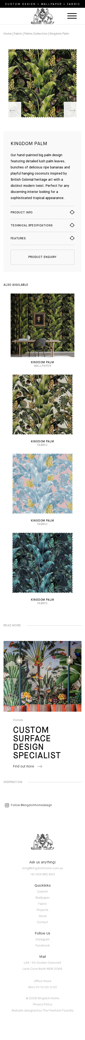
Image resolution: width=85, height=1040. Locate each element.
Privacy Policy (42, 1004)
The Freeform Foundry (57, 1010)
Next (72, 110)
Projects (42, 910)
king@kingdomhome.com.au (42, 868)
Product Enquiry (42, 257)
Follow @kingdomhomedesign (31, 805)
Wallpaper (42, 897)
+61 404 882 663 (42, 874)
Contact (42, 922)
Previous (12, 110)
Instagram (43, 939)
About (42, 916)
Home (8, 34)
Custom (42, 891)
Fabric (18, 34)
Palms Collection (35, 34)
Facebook (42, 945)
